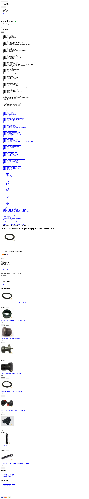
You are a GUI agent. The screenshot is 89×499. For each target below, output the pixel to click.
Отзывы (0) (5, 269)
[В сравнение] (3, 258)
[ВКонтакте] (1, 254)
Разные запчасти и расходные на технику (12, 215)
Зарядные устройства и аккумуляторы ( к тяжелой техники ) (16, 211)
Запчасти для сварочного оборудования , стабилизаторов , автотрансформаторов (21, 150)
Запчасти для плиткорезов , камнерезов (12, 145)
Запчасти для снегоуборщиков (10, 152)
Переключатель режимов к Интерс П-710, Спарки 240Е (13, 428)
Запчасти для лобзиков (8, 128)
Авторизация (6, 4)
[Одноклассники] (3, 254)
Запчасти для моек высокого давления (11, 132)
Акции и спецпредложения (9, 484)
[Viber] (7, 254)
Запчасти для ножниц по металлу (10, 140)
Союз (7, 204)
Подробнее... (4, 284)
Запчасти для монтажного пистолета (11, 133)
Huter (7, 180)
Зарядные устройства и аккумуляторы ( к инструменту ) (15, 209)
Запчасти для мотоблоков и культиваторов (12, 134)
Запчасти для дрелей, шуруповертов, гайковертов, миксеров (16, 121)
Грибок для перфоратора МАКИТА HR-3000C (11, 338)
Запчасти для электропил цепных (10, 163)
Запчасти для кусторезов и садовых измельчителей (14, 127)
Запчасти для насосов (8, 138)
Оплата (4, 15)
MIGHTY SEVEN (10, 185)
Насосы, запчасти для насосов (9, 212)
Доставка (5, 13)
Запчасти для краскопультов (9, 126)
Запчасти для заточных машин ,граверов (12, 122)
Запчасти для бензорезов (8, 113)
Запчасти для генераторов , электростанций (13, 119)
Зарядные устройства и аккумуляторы (11, 208)
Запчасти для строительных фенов (10, 154)
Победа (7, 202)
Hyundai (7, 181)
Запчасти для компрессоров (9, 125)
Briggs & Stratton (9, 171)
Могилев (8, 199)
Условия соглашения (7, 476)
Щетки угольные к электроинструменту (12, 218)
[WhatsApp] (8, 254)
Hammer (7, 177)
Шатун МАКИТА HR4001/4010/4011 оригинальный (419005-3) (15, 463)
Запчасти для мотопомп (8, 136)
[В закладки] (2, 258)
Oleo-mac (8, 187)
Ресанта (7, 203)
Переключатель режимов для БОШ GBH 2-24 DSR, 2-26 (13, 410)
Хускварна (8, 207)
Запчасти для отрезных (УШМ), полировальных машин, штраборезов (18, 141)
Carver (7, 174)
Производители (6, 485)
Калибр (7, 197)
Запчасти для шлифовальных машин (11, 162)
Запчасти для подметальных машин (11, 146)
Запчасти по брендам (8, 169)
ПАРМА (8, 201)
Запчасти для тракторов (8, 157)
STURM (7, 194)
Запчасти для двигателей (8, 120)
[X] (5, 254)
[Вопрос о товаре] (1, 258)
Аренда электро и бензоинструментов (11, 221)
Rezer (7, 191)
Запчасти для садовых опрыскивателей (12, 149)
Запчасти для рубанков (8, 148)
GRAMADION (9, 176)
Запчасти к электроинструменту (10, 167)
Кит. (7, 198)
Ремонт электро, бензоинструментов (21, 108)
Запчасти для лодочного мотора (10, 129)
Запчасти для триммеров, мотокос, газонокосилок (14, 159)
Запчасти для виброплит (8, 117)
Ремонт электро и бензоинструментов (11, 219)
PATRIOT (8, 189)
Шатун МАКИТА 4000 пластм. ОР (8, 445)
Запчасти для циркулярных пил (10, 161)
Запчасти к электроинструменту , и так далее (13, 168)
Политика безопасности (8, 475)
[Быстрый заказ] (6, 307)
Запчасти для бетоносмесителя (10, 115)
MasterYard (8, 184)
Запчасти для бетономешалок (9, 114)
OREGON (8, 188)
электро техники (9, 217)
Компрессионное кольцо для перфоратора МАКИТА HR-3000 (14, 302)
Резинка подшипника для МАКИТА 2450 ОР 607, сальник (14, 320)
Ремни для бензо (6, 216)
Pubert (7, 190)
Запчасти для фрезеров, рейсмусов (10, 160)
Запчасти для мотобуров (8, 135)
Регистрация (6, 3)
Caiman (7, 173)
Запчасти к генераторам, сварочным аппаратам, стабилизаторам (17, 164)
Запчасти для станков (8, 153)
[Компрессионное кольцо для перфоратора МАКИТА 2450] (9, 242)
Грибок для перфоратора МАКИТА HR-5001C (11, 373)
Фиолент (8, 205)
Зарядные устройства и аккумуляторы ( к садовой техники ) (16, 210)
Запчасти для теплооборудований (10, 155)
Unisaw (7, 195)
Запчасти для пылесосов (8, 147)
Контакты (5, 16)
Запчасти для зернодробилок (9, 124)
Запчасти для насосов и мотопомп (10, 139)
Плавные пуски (6, 214)
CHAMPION (8, 175)
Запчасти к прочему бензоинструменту (12, 166)
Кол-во (4, 251)
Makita (7, 183)
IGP (6, 182)
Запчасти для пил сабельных (9, 143)
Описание (5, 268)
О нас (4, 473)
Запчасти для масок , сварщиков (10, 131)
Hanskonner (8, 178)
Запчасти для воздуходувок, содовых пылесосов (14, 118)
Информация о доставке (8, 474)
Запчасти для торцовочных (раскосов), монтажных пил (15, 156)
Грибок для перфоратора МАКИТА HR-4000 (10, 355)
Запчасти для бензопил (8, 112)
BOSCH (7, 170)
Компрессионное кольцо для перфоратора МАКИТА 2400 (13, 391)
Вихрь (7, 196)
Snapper (7, 192)
